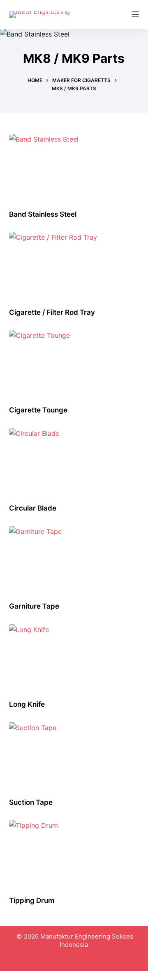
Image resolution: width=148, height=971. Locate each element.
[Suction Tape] (74, 754)
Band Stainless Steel (42, 214)
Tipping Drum (31, 900)
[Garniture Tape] (74, 558)
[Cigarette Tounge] (74, 362)
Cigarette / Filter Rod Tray (52, 312)
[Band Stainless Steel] (74, 166)
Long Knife (27, 704)
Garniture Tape (34, 606)
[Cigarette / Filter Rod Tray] (74, 264)
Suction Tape (31, 802)
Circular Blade (32, 508)
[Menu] (135, 14)
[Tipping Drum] (74, 852)
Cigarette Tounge (38, 410)
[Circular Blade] (74, 460)
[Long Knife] (74, 656)
